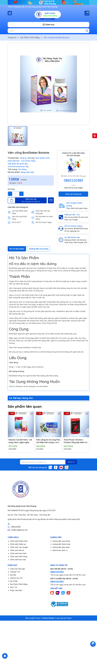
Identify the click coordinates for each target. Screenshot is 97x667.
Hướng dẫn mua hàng (61, 541)
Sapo (69, 618)
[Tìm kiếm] (87, 30)
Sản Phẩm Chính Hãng (18, 584)
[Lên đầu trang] (92, 652)
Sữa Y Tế (13, 587)
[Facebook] (56, 467)
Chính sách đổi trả (17, 550)
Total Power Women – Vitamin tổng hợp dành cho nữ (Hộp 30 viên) (76, 441)
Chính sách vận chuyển (19, 547)
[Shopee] (52, 593)
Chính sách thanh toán (19, 541)
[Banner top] (48, 2)
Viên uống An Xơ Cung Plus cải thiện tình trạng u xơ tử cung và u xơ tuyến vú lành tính (48, 441)
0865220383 (73, 180)
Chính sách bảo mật (18, 560)
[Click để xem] (48, 84)
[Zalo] (50, 467)
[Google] (66, 467)
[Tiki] (63, 593)
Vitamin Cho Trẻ (16, 578)
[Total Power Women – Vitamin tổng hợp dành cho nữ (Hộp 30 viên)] (76, 424)
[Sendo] (68, 593)
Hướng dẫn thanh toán (61, 544)
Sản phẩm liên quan (25, 406)
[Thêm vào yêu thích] (51, 200)
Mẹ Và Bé (13, 581)
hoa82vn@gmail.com (19, 530)
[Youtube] (61, 467)
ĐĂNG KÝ (71, 462)
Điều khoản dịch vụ (60, 550)
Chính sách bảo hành (18, 553)
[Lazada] (58, 593)
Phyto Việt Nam (16, 590)
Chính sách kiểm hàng (18, 556)
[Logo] (48, 15)
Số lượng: (11, 189)
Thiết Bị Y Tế (15, 572)
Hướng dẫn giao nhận (61, 547)
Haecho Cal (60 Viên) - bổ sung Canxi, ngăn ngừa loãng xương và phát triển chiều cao (20, 441)
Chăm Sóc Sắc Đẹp (17, 569)
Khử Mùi (13, 575)
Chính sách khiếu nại (18, 544)
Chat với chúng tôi (73, 194)
